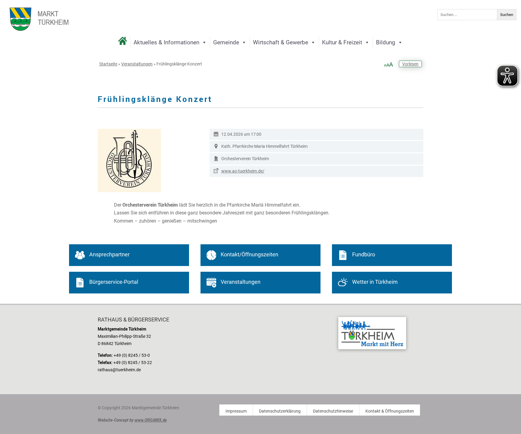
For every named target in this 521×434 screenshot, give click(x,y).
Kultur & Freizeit (342, 42)
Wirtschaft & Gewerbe (280, 42)
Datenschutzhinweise (333, 411)
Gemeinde (226, 42)
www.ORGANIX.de (150, 420)
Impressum (236, 411)
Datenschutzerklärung (280, 411)
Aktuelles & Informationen (166, 42)
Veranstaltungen (137, 64)
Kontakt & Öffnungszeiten (389, 411)
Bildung (385, 42)
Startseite (108, 64)
